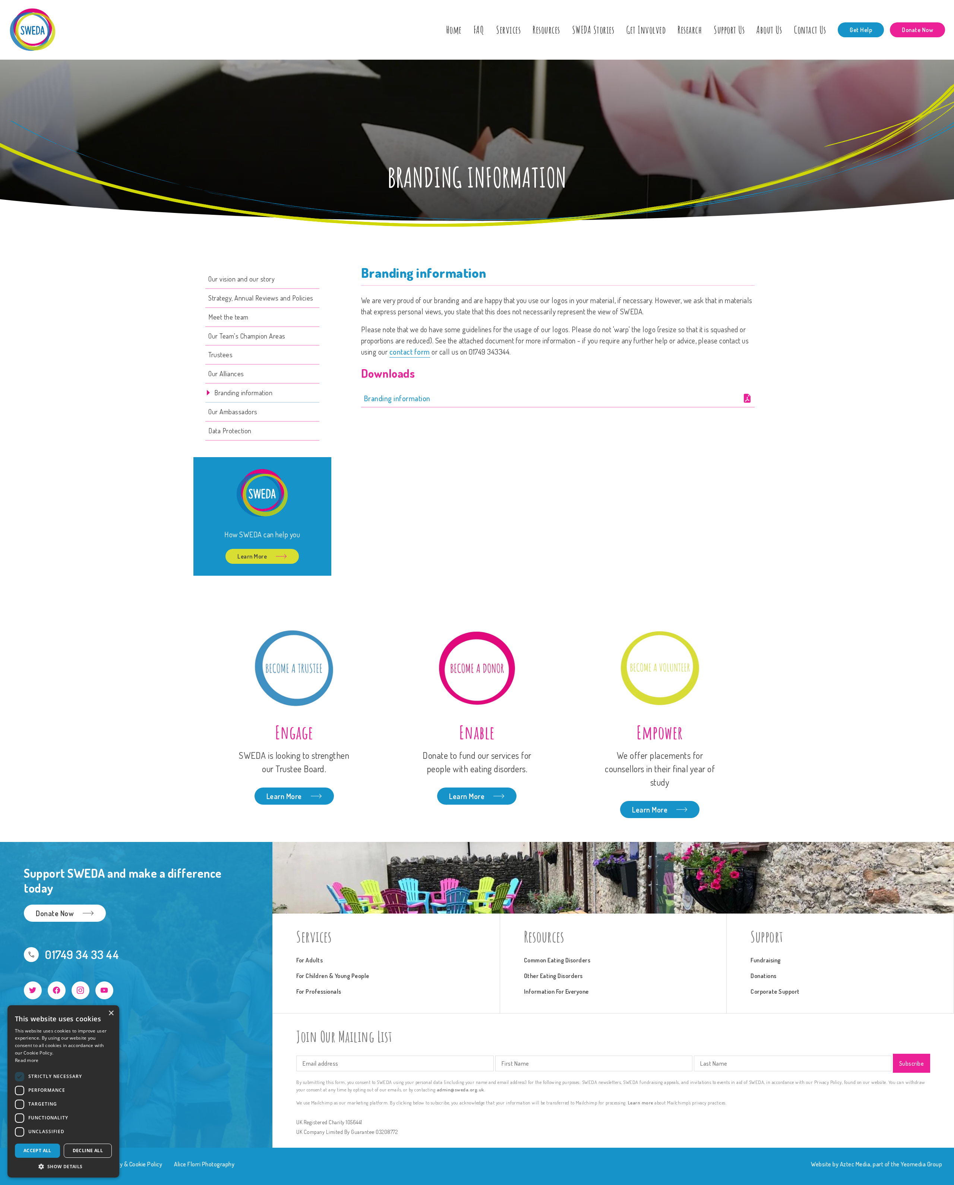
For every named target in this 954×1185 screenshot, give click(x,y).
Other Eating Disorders (553, 976)
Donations (764, 976)
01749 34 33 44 (82, 954)
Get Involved (646, 29)
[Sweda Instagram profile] (80, 990)
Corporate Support (775, 991)
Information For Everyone (556, 991)
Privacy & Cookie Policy (133, 1164)
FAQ (479, 29)
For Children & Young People (332, 976)
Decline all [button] (88, 1150)
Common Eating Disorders (557, 960)
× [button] (111, 1013)
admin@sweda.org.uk (460, 1090)
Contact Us (810, 29)
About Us (769, 29)
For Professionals (318, 991)
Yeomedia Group (921, 1164)
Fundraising (766, 960)
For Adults (309, 960)
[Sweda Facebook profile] (57, 990)
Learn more (640, 1103)
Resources (546, 29)
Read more (27, 1060)
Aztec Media (855, 1164)
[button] (63, 1166)
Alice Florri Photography (204, 1164)
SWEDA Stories (593, 29)
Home (454, 29)
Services (508, 29)
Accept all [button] (37, 1150)
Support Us (729, 29)
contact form (409, 351)
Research (689, 29)
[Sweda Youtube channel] (104, 990)
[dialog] (63, 1091)
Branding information (397, 398)
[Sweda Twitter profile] (33, 990)
